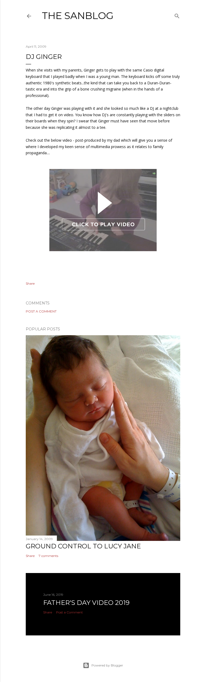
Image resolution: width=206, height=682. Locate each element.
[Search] (177, 15)
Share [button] (30, 283)
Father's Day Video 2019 (86, 602)
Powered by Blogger (107, 665)
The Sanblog (77, 15)
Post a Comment (41, 311)
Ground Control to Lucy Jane (83, 546)
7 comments (48, 556)
